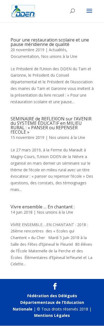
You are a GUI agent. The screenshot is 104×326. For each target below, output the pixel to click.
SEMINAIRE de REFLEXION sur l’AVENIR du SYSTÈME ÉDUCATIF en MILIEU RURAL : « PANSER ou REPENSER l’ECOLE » (51, 125)
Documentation (25, 56)
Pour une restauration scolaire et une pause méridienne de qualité (50, 42)
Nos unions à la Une (59, 56)
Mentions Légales (52, 315)
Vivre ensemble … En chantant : (43, 207)
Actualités (57, 49)
